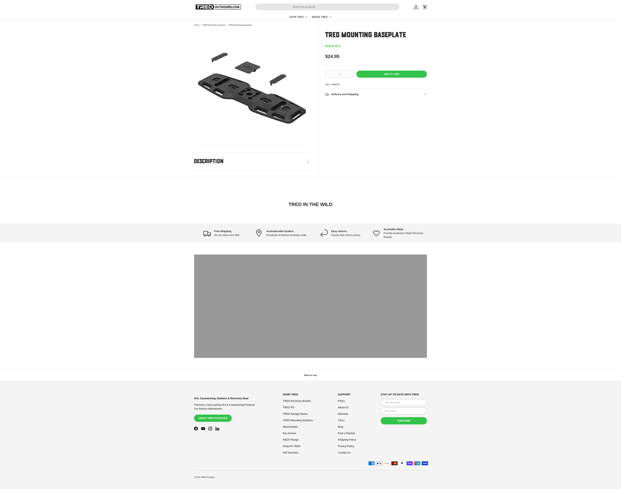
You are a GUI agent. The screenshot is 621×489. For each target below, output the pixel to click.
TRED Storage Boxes (295, 413)
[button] (333, 46)
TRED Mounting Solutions (213, 25)
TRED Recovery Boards (297, 401)
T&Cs (341, 420)
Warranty (343, 413)
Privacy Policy (346, 446)
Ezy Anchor (289, 433)
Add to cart (392, 74)
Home (196, 25)
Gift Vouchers (290, 452)
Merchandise (290, 426)
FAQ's (341, 401)
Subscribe (403, 420)
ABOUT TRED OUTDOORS (213, 418)
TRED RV (288, 407)
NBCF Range (291, 439)
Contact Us (344, 452)
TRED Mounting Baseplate (240, 25)
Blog (340, 426)
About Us (343, 407)
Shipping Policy (347, 439)
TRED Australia (207, 477)
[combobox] (327, 7)
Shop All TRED (291, 446)
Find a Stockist (346, 433)
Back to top (310, 375)
